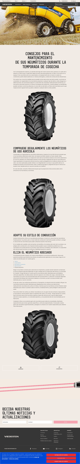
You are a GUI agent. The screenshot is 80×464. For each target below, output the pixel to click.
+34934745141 (64, 1)
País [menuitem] (16, 1)
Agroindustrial (18, 265)
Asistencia (34, 4)
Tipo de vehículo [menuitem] (6, 1)
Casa (3, 7)
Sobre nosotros (26, 4)
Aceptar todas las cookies (61, 461)
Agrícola (17, 7)
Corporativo (33, 1)
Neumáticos (18, 4)
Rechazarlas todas (61, 458)
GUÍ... (12, 7)
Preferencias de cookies (46, 440)
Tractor (16, 261)
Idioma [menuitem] (23, 1)
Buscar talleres (43, 438)
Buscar (74, 1)
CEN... (7, 7)
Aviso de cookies (13, 458)
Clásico (55, 436)
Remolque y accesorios (20, 264)
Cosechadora (18, 262)
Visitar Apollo (70, 438)
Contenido (41, 4)
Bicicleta (56, 438)
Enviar (65, 422)
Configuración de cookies (61, 454)
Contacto (42, 432)
